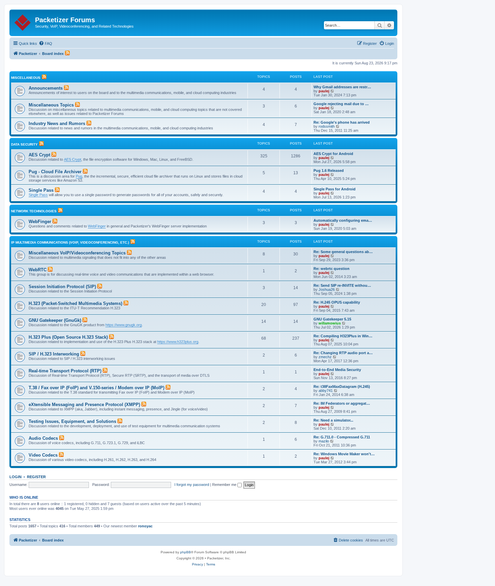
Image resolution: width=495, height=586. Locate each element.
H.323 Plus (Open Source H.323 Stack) (68, 337)
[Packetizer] (23, 21)
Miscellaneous (25, 78)
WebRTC (37, 269)
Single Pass (41, 190)
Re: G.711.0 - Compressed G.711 (342, 437)
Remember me (224, 485)
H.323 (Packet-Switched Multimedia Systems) (75, 303)
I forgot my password (191, 485)
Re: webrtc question (332, 269)
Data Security (24, 144)
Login (15, 477)
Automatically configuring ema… (343, 220)
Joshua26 (327, 289)
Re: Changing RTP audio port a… (343, 353)
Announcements (46, 88)
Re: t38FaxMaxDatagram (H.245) (342, 386)
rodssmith (327, 126)
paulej (324, 91)
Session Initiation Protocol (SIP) (62, 286)
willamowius (330, 323)
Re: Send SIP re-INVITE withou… (342, 285)
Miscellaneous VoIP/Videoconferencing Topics (77, 252)
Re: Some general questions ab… (343, 252)
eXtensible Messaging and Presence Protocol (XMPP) (84, 404)
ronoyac (145, 526)
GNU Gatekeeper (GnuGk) (55, 320)
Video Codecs (43, 455)
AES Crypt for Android (333, 154)
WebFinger (40, 221)
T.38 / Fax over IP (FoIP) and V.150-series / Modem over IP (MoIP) (96, 387)
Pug (79, 176)
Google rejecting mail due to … (341, 104)
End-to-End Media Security (337, 370)
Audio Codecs (43, 438)
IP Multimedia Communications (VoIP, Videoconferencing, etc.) (70, 242)
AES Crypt (39, 154)
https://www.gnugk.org (123, 325)
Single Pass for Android (335, 189)
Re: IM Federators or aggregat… (342, 403)
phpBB (185, 552)
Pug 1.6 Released (329, 170)
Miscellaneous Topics (51, 104)
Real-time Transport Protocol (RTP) (65, 370)
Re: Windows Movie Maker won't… (344, 454)
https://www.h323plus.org (177, 342)
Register (36, 477)
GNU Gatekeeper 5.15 (332, 319)
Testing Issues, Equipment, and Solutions (72, 421)
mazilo (324, 441)
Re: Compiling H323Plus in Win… (343, 336)
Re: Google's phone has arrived (342, 122)
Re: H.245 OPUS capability (337, 302)
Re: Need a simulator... (333, 420)
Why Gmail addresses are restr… (342, 87)
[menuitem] (45, 43)
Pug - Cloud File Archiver (55, 171)
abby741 (326, 391)
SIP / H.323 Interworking (54, 354)
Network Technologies (34, 211)
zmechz (325, 357)
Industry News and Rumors (57, 123)
